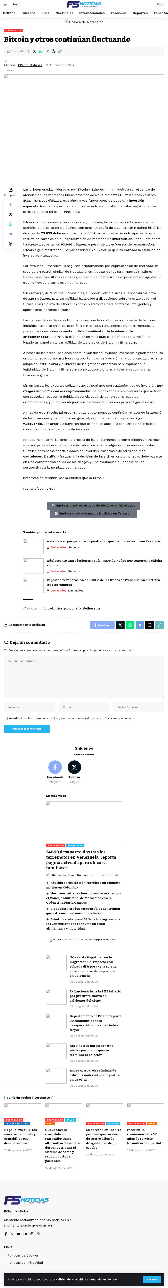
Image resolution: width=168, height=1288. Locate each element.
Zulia (50, 1124)
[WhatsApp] (38, 1234)
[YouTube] (18, 1234)
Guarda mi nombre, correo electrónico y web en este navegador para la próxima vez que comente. (72, 718)
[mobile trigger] (7, 4)
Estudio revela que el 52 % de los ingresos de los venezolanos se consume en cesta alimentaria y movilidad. (83, 923)
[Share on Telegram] (47, 51)
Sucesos (73, 547)
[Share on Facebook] (28, 51)
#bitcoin (49, 608)
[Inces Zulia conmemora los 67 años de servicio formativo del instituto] (145, 1114)
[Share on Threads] (53, 51)
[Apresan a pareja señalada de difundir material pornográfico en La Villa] (56, 1076)
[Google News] (25, 1234)
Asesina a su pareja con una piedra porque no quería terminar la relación (105, 541)
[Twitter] (74, 772)
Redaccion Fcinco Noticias (70, 875)
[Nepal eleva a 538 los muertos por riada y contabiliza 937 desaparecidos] (22, 1114)
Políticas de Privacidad (25, 1263)
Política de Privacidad (71, 1279)
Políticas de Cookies (23, 1255)
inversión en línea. (126, 239)
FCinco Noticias (30, 65)
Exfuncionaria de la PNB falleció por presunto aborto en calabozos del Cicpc (95, 996)
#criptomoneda (69, 608)
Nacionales (75, 590)
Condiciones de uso (103, 1279)
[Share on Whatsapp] (41, 51)
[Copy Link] (60, 51)
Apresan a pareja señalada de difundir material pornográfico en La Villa (95, 1075)
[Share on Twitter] (34, 51)
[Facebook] (55, 772)
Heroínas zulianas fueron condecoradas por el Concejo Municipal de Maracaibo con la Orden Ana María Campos (83, 898)
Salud (70, 1120)
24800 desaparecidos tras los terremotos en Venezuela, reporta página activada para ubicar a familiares (81, 859)
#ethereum (91, 608)
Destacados (14, 30)
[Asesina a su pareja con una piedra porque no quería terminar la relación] (33, 546)
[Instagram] (32, 1234)
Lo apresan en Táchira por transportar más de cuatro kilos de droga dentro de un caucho (103, 1139)
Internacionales (17, 1124)
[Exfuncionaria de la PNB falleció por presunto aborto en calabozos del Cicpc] (56, 997)
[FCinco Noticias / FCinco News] (84, 4)
